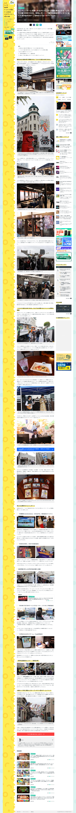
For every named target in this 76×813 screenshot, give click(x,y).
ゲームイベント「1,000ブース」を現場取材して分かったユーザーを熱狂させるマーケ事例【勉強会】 (65, 288)
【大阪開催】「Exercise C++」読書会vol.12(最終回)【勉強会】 (65, 283)
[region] (9, 406)
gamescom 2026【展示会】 (65, 292)
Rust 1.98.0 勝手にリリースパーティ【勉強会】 (65, 273)
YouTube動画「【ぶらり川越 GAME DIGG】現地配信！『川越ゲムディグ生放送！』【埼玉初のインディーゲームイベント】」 (34, 449)
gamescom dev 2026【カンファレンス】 (65, 270)
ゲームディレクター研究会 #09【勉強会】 (64, 276)
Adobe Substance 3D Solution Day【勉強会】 (64, 295)
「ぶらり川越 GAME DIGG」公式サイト (34, 734)
